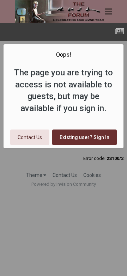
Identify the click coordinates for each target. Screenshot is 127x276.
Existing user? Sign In (84, 137)
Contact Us (30, 137)
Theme (34, 175)
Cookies (92, 175)
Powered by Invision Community (63, 184)
